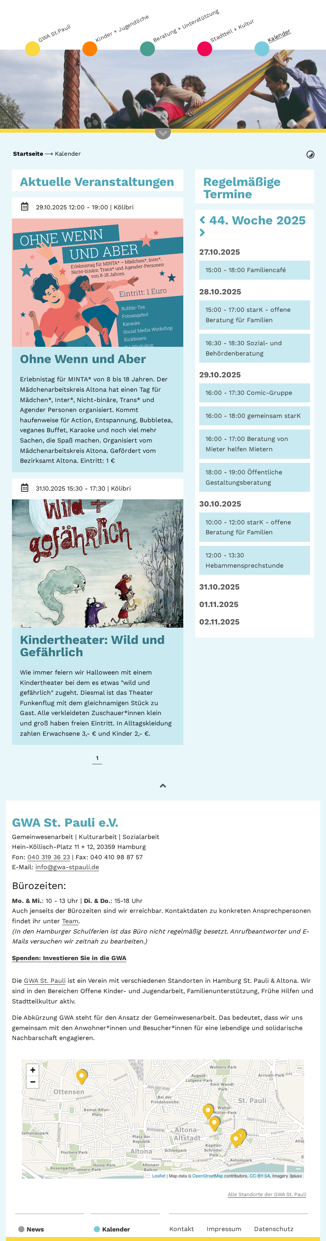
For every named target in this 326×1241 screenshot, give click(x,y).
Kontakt (181, 1229)
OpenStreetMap (207, 1175)
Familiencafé (266, 270)
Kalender (68, 153)
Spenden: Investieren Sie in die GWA (69, 958)
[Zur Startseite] (163, 89)
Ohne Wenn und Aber (83, 359)
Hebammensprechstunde (244, 565)
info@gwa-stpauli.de (67, 867)
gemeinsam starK (274, 415)
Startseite (28, 153)
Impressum (224, 1229)
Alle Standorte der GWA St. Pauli (267, 1194)
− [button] (32, 1082)
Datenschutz (274, 1229)
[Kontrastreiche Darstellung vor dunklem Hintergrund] (310, 154)
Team (70, 921)
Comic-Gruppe (269, 392)
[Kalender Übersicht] (24, 209)
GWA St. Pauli (45, 980)
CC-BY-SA (260, 1175)
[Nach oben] (163, 786)
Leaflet (158, 1175)
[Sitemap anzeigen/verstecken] (163, 139)
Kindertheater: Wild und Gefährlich (92, 645)
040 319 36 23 (48, 857)
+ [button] (32, 1070)
